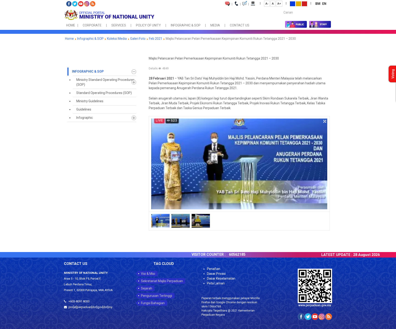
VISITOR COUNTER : (194, 254)
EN (324, 4)
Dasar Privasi (216, 273)
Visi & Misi (148, 273)
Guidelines (83, 109)
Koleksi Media (117, 38)
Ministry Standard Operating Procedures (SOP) (105, 82)
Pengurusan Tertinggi (156, 296)
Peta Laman (216, 283)
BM (318, 4)
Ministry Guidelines (89, 101)
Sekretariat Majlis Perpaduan (162, 281)
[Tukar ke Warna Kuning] (298, 3)
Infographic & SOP (90, 38)
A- (266, 3)
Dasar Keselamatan (221, 278)
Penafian (213, 269)
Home (69, 38)
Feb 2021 (155, 38)
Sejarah (146, 288)
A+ (279, 3)
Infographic (84, 117)
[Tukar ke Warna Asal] (292, 3)
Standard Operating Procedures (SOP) (104, 93)
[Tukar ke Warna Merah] (304, 3)
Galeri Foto (138, 38)
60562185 (222, 254)
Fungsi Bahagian (153, 303)
